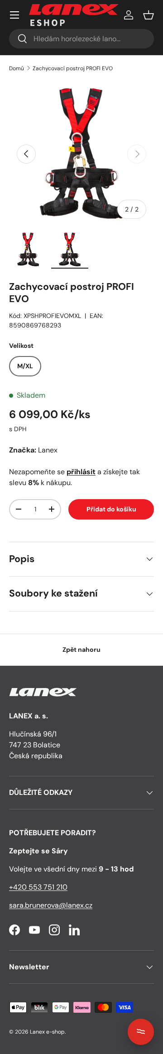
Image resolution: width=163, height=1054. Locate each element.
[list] (81, 154)
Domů (16, 68)
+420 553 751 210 (38, 887)
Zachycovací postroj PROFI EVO (73, 68)
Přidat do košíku (111, 509)
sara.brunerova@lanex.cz (50, 905)
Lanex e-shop (47, 1031)
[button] (148, 15)
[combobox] (81, 38)
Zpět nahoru (81, 649)
